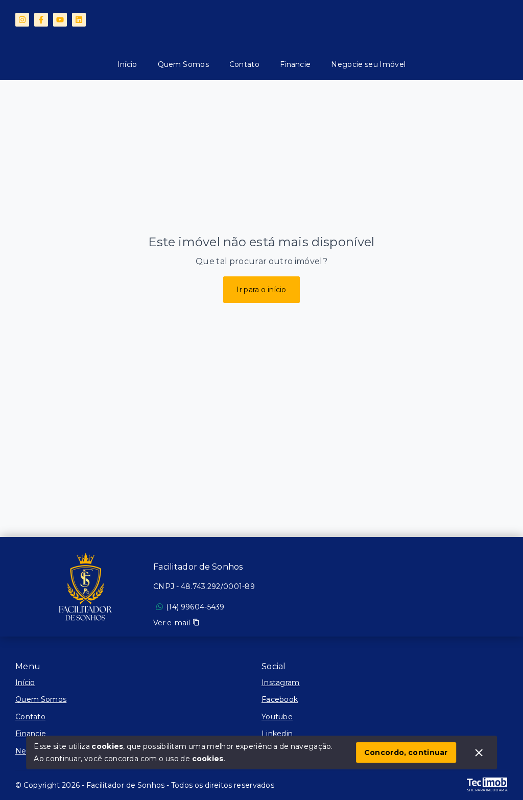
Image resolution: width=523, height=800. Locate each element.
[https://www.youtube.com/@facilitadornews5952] (60, 20)
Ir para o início (261, 289)
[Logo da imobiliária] (84, 588)
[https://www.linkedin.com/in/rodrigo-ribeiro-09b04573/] (79, 20)
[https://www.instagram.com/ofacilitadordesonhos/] (22, 20)
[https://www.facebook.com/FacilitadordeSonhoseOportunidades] (41, 20)
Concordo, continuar (406, 752)
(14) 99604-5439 (195, 606)
